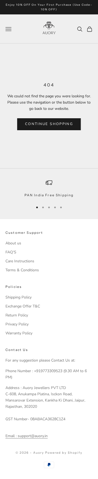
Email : (11, 435)
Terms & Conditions (22, 270)
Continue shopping (49, 124)
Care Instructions (19, 261)
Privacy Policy (17, 324)
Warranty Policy (18, 333)
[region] (49, 188)
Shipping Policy (18, 297)
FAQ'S (10, 252)
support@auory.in (32, 435)
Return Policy (16, 315)
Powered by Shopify (63, 453)
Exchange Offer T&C (22, 306)
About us (13, 243)
